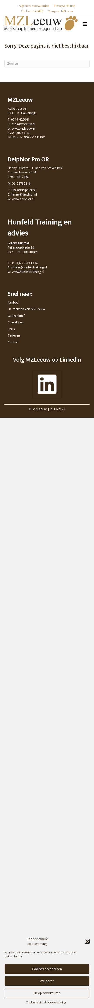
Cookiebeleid (34, 1002)
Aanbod (13, 302)
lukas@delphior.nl (23, 190)
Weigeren (47, 981)
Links (11, 329)
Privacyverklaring (55, 1002)
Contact (13, 342)
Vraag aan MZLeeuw (60, 11)
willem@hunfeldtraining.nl (29, 267)
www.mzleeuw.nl (24, 128)
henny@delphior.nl (24, 194)
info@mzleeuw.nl (23, 124)
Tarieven (14, 335)
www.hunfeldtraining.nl (28, 272)
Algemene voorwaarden (34, 6)
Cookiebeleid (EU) (32, 11)
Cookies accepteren (47, 969)
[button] (87, 941)
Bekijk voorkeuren (47, 993)
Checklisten (16, 322)
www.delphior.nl (23, 199)
